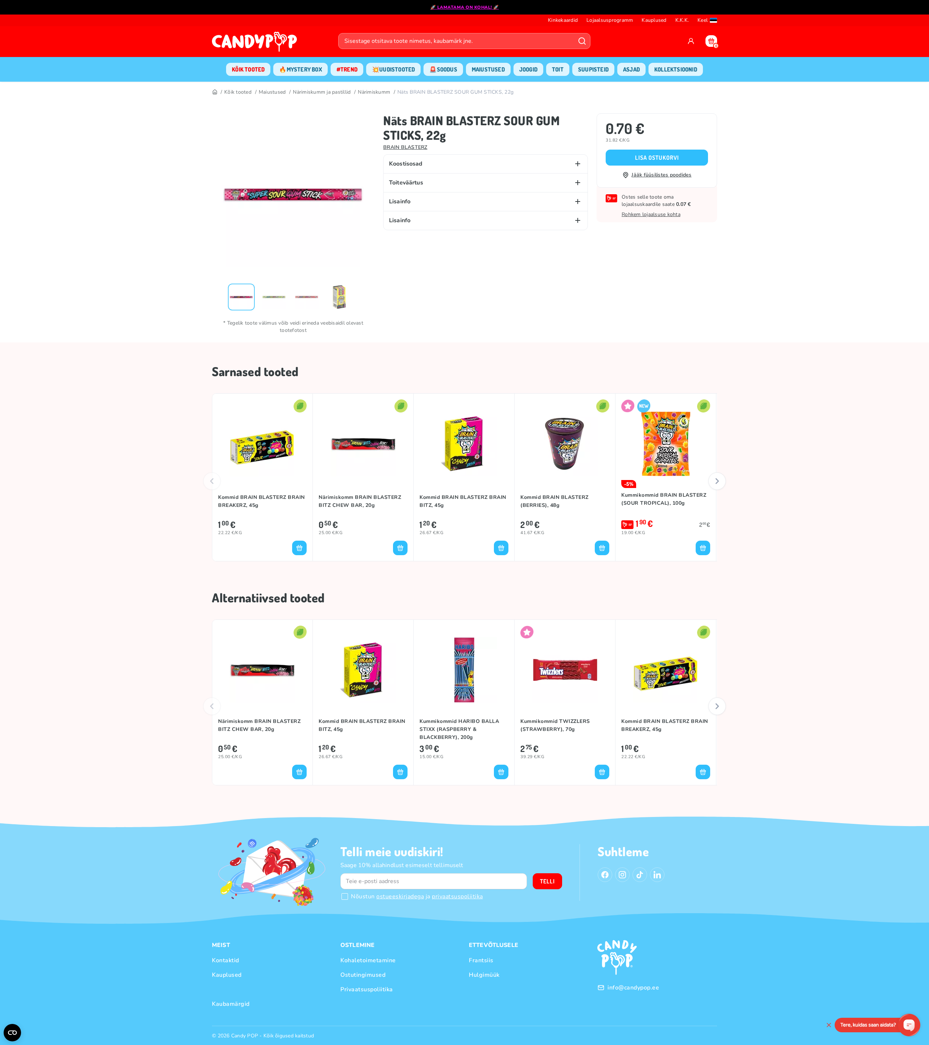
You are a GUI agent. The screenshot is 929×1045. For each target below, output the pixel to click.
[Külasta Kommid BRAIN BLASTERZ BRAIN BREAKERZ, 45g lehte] (262, 443)
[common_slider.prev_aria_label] (212, 481)
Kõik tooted (237, 92)
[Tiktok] (640, 874)
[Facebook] (605, 874)
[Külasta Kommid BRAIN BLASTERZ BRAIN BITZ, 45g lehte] (464, 443)
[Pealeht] (214, 92)
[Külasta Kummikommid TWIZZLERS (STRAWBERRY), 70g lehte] (565, 670)
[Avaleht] (256, 44)
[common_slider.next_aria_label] (717, 481)
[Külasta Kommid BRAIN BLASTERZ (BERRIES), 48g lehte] (565, 443)
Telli (547, 881)
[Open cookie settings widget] (12, 1032)
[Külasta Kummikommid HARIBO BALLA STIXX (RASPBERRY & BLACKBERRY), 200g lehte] (464, 670)
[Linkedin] (657, 874)
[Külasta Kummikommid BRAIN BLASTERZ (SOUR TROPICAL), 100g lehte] (666, 443)
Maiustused (272, 92)
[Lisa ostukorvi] (299, 548)
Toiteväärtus (406, 183)
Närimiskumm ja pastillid (322, 92)
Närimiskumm (374, 92)
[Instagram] (622, 874)
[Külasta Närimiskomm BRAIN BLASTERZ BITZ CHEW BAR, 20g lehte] (363, 443)
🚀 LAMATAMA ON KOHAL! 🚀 (464, 7)
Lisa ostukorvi (657, 157)
